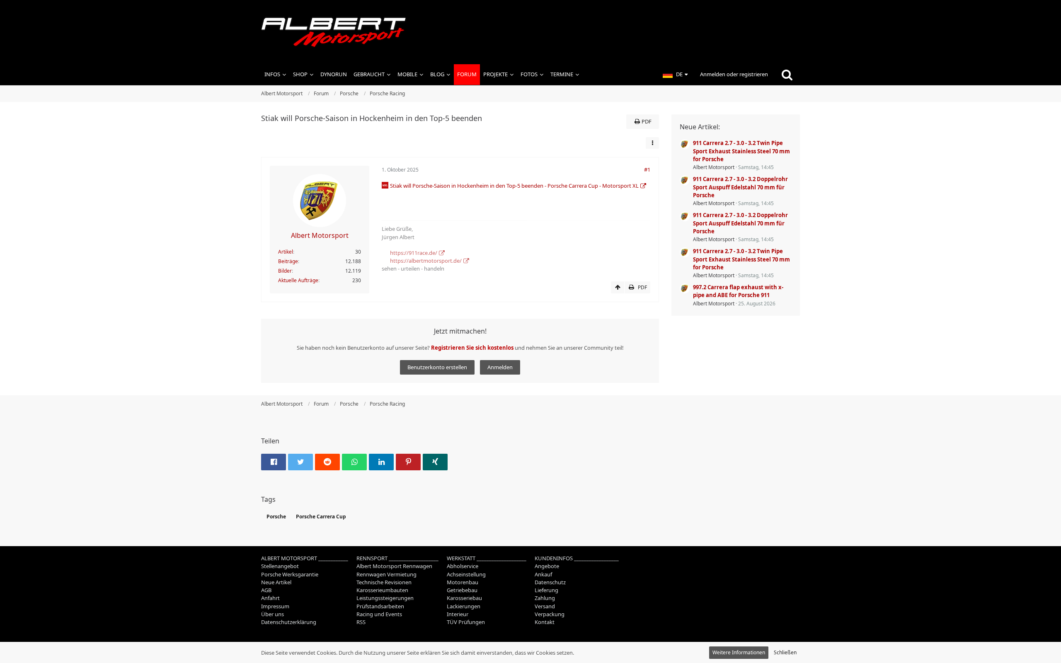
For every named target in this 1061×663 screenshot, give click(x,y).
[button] (675, 74)
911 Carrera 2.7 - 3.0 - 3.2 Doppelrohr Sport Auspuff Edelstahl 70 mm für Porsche (740, 186)
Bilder (285, 270)
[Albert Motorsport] (530, 32)
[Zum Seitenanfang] (617, 287)
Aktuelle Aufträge (298, 280)
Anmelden (500, 367)
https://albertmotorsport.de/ (426, 260)
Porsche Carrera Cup (321, 516)
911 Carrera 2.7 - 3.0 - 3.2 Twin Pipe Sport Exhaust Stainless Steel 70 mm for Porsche (741, 150)
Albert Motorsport (713, 167)
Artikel (285, 251)
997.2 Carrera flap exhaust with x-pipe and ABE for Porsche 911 (738, 291)
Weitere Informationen (738, 652)
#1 (647, 169)
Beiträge (288, 261)
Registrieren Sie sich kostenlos (472, 347)
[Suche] (787, 74)
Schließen (785, 652)
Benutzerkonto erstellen (437, 367)
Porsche (276, 516)
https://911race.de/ (413, 252)
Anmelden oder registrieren (734, 74)
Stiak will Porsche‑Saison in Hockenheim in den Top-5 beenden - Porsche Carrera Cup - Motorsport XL (514, 185)
